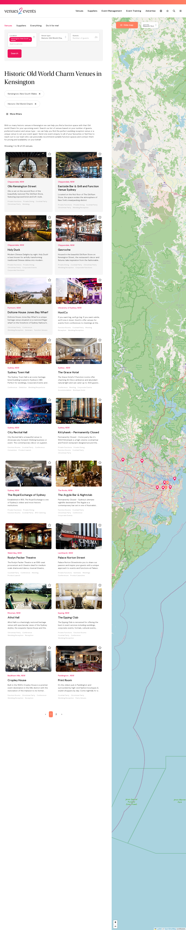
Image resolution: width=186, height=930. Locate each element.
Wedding (25, 204)
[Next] (47, 165)
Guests (76, 36)
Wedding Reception (81, 208)
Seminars (29, 330)
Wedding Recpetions (36, 387)
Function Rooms (64, 328)
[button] (123, 460)
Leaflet (159, 929)
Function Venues (40, 330)
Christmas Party (14, 204)
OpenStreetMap (170, 929)
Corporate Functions (16, 270)
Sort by (146, 25)
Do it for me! (52, 25)
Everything (36, 25)
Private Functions (15, 201)
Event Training (133, 10)
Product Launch (25, 450)
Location (13, 36)
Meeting (88, 328)
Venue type (46, 36)
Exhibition (23, 387)
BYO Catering (40, 513)
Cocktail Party (41, 201)
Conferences (63, 575)
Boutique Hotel (79, 390)
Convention (12, 450)
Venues (79, 10)
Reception (62, 330)
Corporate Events (29, 268)
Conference (27, 327)
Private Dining (28, 201)
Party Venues (80, 698)
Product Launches (77, 575)
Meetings (86, 573)
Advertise (150, 10)
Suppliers (92, 10)
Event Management (112, 10)
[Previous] (10, 165)
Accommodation (64, 390)
